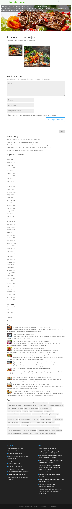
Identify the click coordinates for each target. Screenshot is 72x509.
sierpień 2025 (11, 195)
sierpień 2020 (11, 248)
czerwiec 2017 (11, 278)
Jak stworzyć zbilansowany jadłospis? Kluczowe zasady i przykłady (32, 355)
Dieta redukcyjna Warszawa (47, 448)
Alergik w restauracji (14, 463)
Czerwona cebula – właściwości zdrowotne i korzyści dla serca (31, 341)
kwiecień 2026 (11, 173)
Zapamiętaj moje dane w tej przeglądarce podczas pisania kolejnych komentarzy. (33, 115)
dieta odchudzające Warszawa (15, 408)
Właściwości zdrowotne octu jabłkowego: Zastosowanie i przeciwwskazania (29, 147)
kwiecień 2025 (11, 205)
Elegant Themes (33, 506)
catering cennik (11, 403)
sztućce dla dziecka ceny (35, 428)
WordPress (54, 506)
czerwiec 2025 (11, 200)
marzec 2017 (11, 286)
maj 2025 (10, 203)
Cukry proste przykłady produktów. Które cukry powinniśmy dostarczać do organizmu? (51, 491)
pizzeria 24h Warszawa (38, 422)
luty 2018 (10, 256)
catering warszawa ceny (55, 403)
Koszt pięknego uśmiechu (15, 448)
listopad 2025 (11, 186)
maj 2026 (10, 170)
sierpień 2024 (11, 211)
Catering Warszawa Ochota (14, 405)
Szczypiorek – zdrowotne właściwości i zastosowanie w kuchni (25, 150)
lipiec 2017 (10, 275)
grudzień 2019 (11, 254)
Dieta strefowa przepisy (45, 408)
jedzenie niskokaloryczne (14, 416)
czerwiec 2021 (11, 235)
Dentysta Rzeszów (13, 461)
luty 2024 (10, 219)
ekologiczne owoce (49, 411)
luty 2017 (10, 289)
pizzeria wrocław (50, 422)
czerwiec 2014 (11, 300)
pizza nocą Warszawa (45, 419)
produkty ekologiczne (40, 425)
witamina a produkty (57, 430)
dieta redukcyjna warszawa (31, 408)
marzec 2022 (11, 230)
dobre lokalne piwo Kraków (36, 411)
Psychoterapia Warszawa (15, 453)
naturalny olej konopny (24, 419)
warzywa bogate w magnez (14, 430)
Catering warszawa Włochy (29, 405)
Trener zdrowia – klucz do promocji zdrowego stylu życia (23, 139)
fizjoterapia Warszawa (13, 414)
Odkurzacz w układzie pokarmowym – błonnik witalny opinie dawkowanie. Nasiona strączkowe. (50, 467)
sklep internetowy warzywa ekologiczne (17, 428)
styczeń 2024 (11, 221)
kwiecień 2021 (11, 238)
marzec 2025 (11, 208)
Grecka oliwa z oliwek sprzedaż (40, 414)
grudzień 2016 (11, 291)
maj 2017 (10, 281)
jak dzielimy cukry (53, 414)
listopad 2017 (11, 265)
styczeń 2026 (11, 181)
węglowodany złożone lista (14, 433)
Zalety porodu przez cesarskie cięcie (23, 334)
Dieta (8, 309)
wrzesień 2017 (11, 270)
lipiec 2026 (10, 165)
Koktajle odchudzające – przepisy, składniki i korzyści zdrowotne (32, 369)
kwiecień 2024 (11, 216)
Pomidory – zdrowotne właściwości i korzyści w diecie (28, 348)
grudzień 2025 (11, 184)
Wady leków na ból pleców (16, 469)
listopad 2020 (11, 246)
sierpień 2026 (11, 162)
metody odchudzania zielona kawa (47, 416)
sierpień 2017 (11, 273)
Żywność (9, 320)
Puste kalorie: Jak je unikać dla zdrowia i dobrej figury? (23, 142)
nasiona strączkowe (13, 419)
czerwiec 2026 (11, 168)
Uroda (9, 315)
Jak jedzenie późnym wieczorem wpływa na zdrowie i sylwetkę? (31, 327)
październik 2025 (12, 189)
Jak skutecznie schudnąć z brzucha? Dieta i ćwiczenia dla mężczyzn (32, 377)
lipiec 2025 (10, 197)
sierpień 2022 (11, 227)
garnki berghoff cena (26, 414)
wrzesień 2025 (11, 192)
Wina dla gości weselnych (43, 430)
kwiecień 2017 (11, 283)
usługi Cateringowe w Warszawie (51, 428)
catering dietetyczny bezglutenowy (39, 403)
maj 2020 (10, 251)
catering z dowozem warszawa (55, 405)
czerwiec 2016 (11, 297)
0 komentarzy (31, 40)
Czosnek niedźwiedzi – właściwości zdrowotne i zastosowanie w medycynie (29, 145)
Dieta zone (25, 411)
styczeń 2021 (11, 240)
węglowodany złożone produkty (30, 433)
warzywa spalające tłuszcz (29, 430)
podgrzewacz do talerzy (13, 425)
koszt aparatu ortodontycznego (29, 416)
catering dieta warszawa (23, 403)
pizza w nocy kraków (13, 422)
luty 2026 (10, 178)
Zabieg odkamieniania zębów (17, 474)
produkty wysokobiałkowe (53, 425)
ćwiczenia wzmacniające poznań (47, 433)
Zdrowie (9, 318)
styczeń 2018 (11, 259)
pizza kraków (35, 419)
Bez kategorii (11, 307)
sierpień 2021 (11, 232)
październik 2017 (12, 267)
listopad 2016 (11, 294)
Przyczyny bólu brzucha (15, 466)
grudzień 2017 (11, 262)
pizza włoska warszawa (25, 422)
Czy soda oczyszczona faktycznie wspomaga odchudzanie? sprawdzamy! (34, 362)
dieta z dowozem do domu (14, 411)
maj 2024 (10, 213)
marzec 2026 (11, 176)
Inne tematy (10, 312)
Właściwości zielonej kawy (47, 472)
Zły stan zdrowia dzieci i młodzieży (18, 472)
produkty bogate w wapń (27, 425)
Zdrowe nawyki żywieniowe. (16, 451)
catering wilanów (42, 405)
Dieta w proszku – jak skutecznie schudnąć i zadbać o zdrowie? (31, 391)
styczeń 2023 (11, 224)
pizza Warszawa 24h (58, 419)
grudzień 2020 (11, 243)
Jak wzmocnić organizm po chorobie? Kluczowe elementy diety (31, 384)
